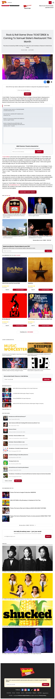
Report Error (45, 693)
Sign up (48, 536)
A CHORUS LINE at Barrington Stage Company (23, 393)
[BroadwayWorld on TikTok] (32, 690)
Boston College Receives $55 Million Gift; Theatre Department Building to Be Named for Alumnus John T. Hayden (14, 125)
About (13, 693)
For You (8, 195)
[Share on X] (48, 82)
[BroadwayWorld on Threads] (35, 690)
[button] (50, 2)
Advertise (9, 693)
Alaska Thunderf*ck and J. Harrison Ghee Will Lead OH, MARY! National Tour (22, 571)
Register (42, 2)
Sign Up (27, 94)
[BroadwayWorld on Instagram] (25, 690)
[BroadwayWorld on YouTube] (38, 690)
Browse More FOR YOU (26, 525)
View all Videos (6, 409)
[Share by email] (51, 82)
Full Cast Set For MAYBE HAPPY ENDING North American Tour (14, 114)
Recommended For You (8, 488)
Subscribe (47, 379)
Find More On (26, 332)
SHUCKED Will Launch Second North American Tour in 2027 (18, 626)
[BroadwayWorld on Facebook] (22, 690)
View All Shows (8, 480)
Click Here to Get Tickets (27, 192)
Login (46, 2)
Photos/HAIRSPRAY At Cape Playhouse (22, 398)
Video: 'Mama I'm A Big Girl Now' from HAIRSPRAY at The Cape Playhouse (21, 653)
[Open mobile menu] (53, 2)
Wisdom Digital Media (24, 695)
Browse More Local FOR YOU (42, 240)
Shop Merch (6, 5)
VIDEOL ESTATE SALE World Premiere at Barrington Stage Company (28, 403)
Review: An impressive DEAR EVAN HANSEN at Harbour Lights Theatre (14, 119)
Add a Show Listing (14, 5)
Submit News (28, 693)
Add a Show (18, 480)
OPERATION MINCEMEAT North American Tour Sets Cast (17, 599)
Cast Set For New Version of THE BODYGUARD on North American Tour (14, 110)
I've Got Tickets (20, 289)
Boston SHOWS (6, 413)
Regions (34, 693)
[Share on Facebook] (45, 82)
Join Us (22, 693)
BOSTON (27, 8)
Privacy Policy (42, 695)
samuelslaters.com (14, 185)
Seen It (7, 289)
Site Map (40, 693)
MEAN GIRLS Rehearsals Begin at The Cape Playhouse (25, 388)
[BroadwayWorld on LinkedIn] (28, 690)
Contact (18, 693)
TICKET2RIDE (5, 157)
